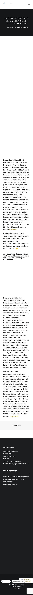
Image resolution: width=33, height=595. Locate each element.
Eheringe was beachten (10, 484)
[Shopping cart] (23, 4)
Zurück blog (16, 425)
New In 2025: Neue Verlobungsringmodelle (16, 476)
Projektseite (14, 416)
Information (10, 27)
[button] (29, 4)
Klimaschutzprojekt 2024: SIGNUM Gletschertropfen (13, 481)
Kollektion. (13, 229)
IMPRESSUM (16, 588)
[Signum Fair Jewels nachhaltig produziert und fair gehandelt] (11, 4)
